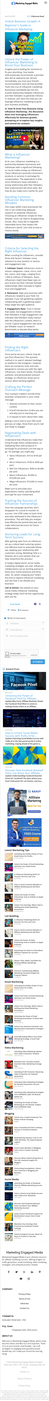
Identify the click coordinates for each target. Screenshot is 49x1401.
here (47, 1399)
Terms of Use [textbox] (24, 1299)
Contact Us (24, 1371)
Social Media (15, 604)
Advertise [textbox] (24, 1303)
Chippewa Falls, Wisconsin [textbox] (24, 1330)
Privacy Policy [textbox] (25, 1294)
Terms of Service (25, 1378)
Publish (39, 661)
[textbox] (24, 1252)
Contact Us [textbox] (24, 1308)
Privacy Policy (24, 1385)
